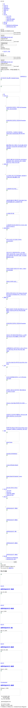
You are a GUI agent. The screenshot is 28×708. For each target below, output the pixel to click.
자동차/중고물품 (10, 19)
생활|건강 (5, 10)
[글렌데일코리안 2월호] (11, 681)
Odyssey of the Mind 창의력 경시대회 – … (16, 403)
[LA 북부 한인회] (12, 212)
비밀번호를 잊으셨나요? (7, 37)
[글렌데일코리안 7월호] (12, 507)
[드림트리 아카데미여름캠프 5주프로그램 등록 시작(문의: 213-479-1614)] (12, 413)
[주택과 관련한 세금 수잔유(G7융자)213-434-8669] (12, 280)
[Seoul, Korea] (12, 441)
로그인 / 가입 (6, 51)
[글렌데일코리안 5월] (12, 530)
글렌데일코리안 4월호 (12, 543)
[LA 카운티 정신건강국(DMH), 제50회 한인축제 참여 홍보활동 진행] (12, 174)
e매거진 (5, 22)
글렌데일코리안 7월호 (12, 508)
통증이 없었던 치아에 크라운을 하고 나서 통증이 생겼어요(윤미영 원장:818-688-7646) (16, 310)
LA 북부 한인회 (10, 213)
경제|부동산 (6, 8)
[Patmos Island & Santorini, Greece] (12, 475)
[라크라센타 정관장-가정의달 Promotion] (12, 119)
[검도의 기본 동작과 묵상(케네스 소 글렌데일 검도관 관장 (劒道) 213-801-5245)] (12, 333)
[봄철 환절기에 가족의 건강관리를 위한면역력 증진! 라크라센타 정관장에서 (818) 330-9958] (12, 143)
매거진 (2, 586)
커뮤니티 (5, 7)
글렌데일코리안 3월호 (12, 554)
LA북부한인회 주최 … (12, 188)
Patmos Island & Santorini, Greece (14, 476)
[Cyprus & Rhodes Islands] (12, 463)
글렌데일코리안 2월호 (7, 685)
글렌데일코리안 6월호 (12, 519)
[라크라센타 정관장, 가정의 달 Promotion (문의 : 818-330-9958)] (12, 106)
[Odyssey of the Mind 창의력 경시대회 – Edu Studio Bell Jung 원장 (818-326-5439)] (12, 401)
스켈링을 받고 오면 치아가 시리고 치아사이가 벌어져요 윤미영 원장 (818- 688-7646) (16, 349)
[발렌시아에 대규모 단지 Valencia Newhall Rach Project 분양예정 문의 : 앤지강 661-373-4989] (12, 291)
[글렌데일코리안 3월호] (12, 553)
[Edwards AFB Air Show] (12, 486)
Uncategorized (4, 682)
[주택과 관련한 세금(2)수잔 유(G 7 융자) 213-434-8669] (12, 267)
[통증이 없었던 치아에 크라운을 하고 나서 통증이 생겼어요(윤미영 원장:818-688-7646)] (12, 307)
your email (16, 41)
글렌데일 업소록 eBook (12, 25)
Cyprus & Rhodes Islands (12, 465)
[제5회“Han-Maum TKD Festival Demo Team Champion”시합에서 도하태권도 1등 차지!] (12, 426)
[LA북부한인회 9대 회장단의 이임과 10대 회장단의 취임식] (12, 223)
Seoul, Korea (9, 442)
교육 (4, 11)
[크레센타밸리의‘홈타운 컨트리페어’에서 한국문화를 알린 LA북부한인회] (12, 199)
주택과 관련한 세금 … (12, 281)
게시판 (5, 14)
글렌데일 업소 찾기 (11, 26)
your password (17, 34)
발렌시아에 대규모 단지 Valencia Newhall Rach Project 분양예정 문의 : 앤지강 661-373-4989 (16, 294)
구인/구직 (8, 16)
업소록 (5, 23)
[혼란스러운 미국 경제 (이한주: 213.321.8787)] (12, 238)
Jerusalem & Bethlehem (11, 453)
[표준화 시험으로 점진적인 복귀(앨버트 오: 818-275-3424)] (12, 388)
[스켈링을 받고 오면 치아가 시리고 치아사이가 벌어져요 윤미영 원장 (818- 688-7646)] (12, 346)
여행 (4, 13)
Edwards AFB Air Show (12, 487)
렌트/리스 (8, 17)
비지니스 (5, 5)
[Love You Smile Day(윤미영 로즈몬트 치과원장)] (12, 361)
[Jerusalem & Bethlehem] (12, 452)
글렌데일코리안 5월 (11, 531)
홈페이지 (11, 568)
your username (17, 32)
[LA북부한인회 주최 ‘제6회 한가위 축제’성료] (12, 187)
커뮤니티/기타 (9, 20)
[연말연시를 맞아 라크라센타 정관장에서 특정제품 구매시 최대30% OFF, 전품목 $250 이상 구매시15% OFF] (12, 158)
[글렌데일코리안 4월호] (12, 541)
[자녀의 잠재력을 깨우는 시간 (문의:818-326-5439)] (12, 375)
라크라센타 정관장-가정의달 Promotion (16, 120)
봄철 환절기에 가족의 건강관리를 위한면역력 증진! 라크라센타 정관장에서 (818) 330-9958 (16, 146)
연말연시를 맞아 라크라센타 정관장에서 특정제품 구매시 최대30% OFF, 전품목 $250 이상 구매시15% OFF (16, 161)
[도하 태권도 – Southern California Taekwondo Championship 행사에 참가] (12, 130)
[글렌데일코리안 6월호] (12, 518)
